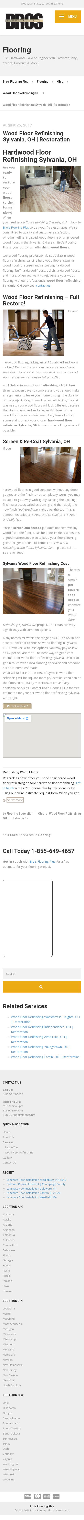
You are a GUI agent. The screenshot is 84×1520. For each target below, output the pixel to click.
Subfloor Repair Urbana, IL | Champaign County (36, 1184)
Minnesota (9, 1334)
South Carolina (12, 1428)
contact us (43, 285)
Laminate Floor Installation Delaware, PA (31, 1188)
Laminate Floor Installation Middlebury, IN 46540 (36, 1180)
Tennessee (10, 1438)
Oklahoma (9, 1408)
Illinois (7, 1275)
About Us (8, 1137)
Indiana (7, 1281)
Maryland (9, 1319)
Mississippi (10, 1339)
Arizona (7, 1224)
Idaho (6, 1270)
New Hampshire (13, 1365)
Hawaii (7, 1265)
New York (8, 1380)
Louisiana (9, 1308)
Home (6, 1132)
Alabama (8, 1214)
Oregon (7, 1413)
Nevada (8, 1360)
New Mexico (10, 1375)
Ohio (41, 813)
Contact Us (9, 1162)
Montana (8, 1349)
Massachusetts (12, 1324)
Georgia (8, 1260)
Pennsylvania (11, 1418)
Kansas (7, 1291)
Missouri (8, 1344)
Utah (6, 1449)
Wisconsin (9, 1474)
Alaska (7, 1219)
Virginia (7, 1459)
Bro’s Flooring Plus (16, 227)
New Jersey (10, 1370)
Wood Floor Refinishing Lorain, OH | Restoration (45, 1057)
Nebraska (9, 1354)
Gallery (7, 1157)
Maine (7, 1313)
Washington (10, 1464)
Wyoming (8, 1479)
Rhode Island (11, 1423)
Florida (7, 1255)
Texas (6, 1443)
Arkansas (9, 1230)
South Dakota (11, 1433)
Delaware (9, 1250)
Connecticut (10, 1245)
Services (8, 1142)
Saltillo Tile (11, 1147)
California (9, 1235)
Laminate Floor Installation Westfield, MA (32, 1197)
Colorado (8, 1240)
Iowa (6, 1286)
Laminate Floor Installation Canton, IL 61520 (34, 1193)
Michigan (8, 1329)
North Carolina (12, 1385)
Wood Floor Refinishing (19, 1152)
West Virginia (11, 1469)
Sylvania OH (21, 818)
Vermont (8, 1454)
